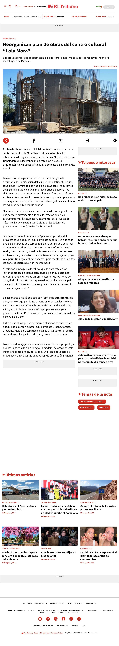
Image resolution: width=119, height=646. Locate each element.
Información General (89, 276)
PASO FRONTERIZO (10, 502)
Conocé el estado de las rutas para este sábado (98, 507)
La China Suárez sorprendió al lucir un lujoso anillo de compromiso (98, 556)
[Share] (6, 141)
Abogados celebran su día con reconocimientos (96, 281)
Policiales (83, 233)
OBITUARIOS (78, 603)
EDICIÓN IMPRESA (41, 603)
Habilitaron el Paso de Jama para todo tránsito (19, 507)
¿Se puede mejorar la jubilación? (98, 319)
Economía (46, 549)
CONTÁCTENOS (62, 626)
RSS (84, 626)
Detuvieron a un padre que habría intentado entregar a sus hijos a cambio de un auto (97, 240)
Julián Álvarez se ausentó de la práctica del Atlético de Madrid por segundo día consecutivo (97, 358)
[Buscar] (10, 6)
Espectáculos (9, 39)
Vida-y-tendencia (11, 549)
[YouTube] (40, 619)
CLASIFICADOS (91, 603)
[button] (34, 140)
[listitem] (18, 6)
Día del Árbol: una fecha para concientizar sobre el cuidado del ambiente (20, 556)
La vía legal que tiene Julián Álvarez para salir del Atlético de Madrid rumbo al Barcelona (59, 509)
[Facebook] (63, 619)
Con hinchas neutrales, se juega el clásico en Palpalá (97, 198)
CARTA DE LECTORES (57, 603)
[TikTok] (48, 619)
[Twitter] (56, 619)
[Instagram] (79, 619)
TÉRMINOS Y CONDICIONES (43, 626)
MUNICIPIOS (27, 603)
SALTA (69, 603)
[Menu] (5, 6)
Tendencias (86, 549)
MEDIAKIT (75, 626)
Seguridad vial (88, 502)
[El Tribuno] (63, 6)
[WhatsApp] (71, 619)
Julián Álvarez (48, 502)
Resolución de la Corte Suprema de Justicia (24, 17)
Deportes (83, 193)
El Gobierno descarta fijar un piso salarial (58, 554)
